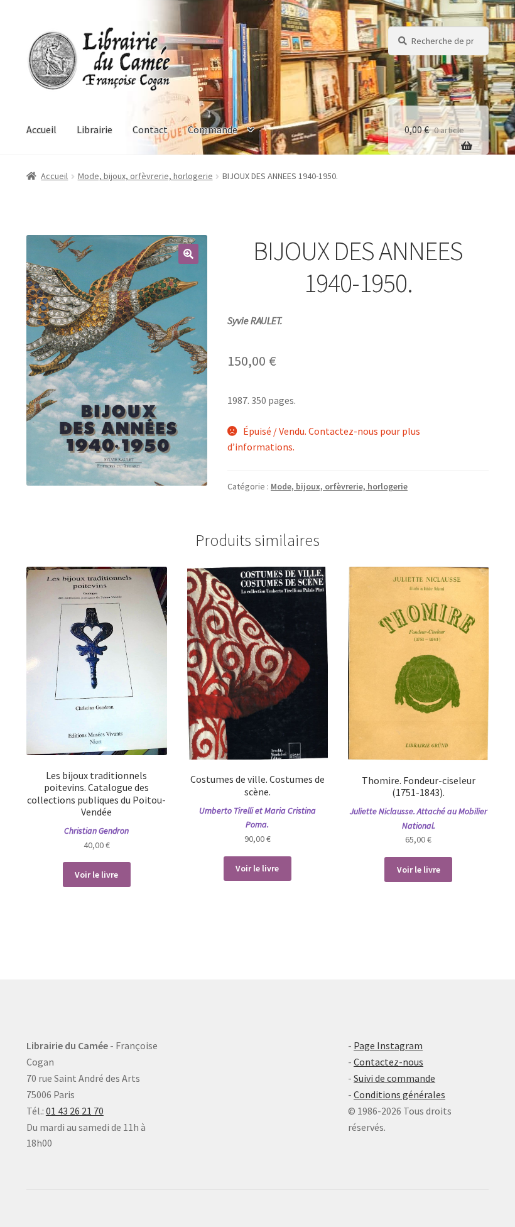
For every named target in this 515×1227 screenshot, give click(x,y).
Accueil (41, 129)
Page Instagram (388, 1045)
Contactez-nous (388, 1061)
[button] (188, 254)
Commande (212, 129)
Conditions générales (399, 1094)
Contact (150, 129)
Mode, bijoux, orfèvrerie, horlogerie (145, 176)
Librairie (94, 129)
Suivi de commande (394, 1078)
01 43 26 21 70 (75, 1110)
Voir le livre (96, 874)
